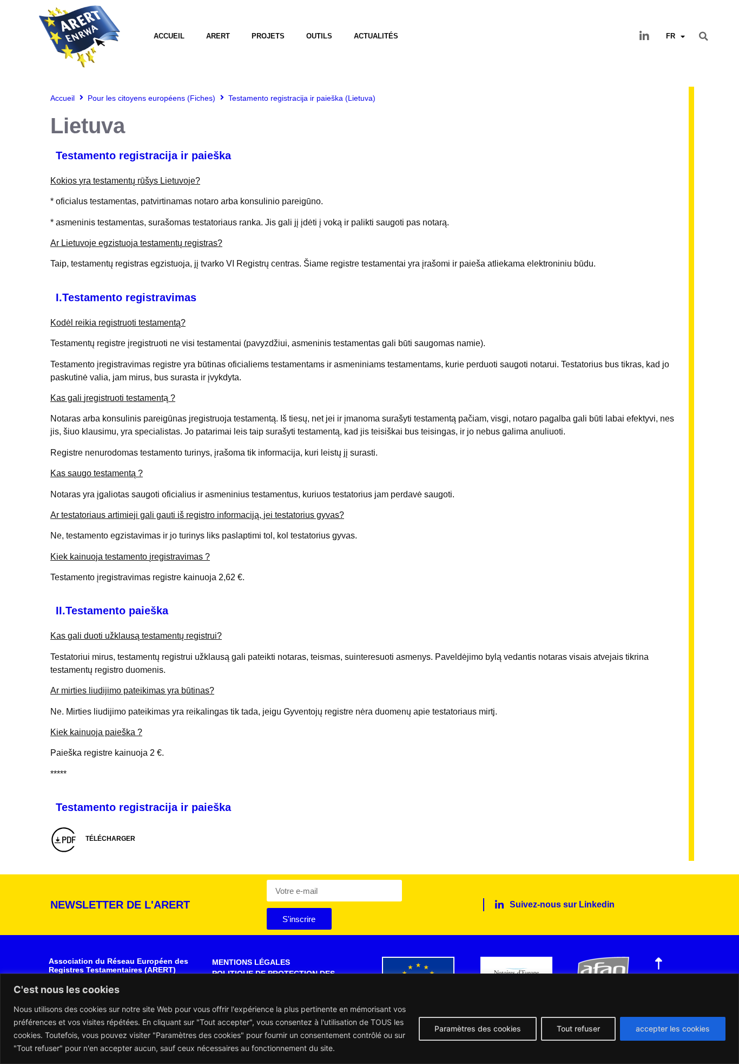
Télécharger (110, 838)
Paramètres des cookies (477, 1028)
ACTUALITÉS (376, 36)
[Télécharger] (63, 839)
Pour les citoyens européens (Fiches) (151, 98)
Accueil (169, 36)
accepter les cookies (673, 1028)
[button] (704, 36)
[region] (369, 1019)
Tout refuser (578, 1028)
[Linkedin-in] (644, 36)
